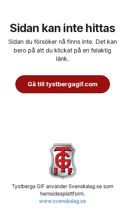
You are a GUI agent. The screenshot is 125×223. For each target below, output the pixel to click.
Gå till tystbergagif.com (63, 84)
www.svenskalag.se (62, 201)
